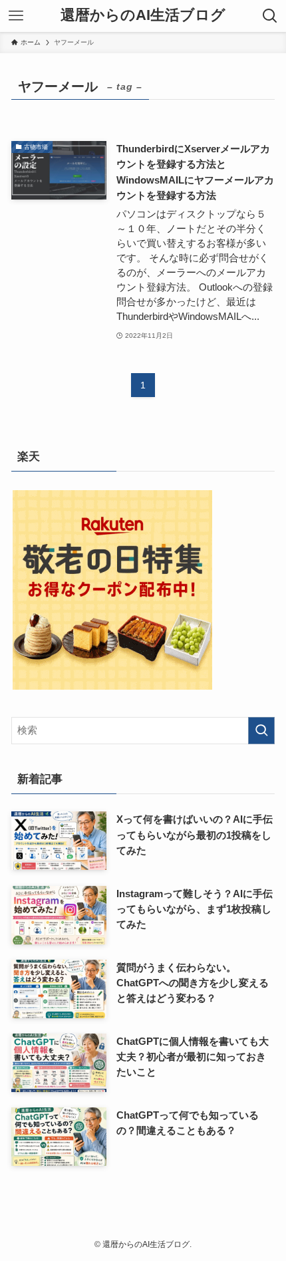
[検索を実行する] (261, 730)
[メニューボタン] (16, 16)
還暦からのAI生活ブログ (143, 16)
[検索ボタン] (270, 16)
